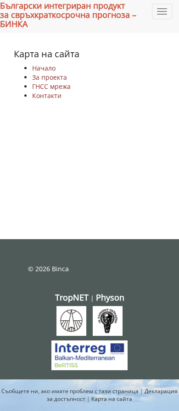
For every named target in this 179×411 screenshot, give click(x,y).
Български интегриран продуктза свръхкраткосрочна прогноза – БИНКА (68, 14)
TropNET (72, 297)
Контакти (47, 95)
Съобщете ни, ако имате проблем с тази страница (70, 391)
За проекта (49, 77)
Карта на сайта (111, 399)
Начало (44, 68)
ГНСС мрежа (51, 86)
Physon (110, 297)
